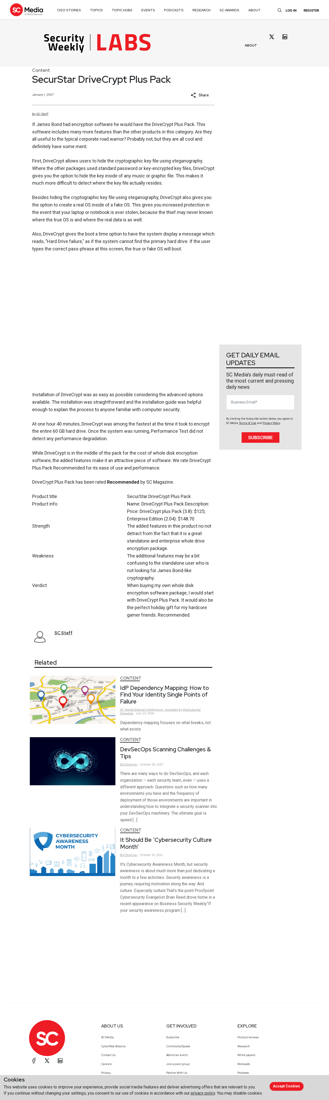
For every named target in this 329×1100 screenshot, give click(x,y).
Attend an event (177, 1055)
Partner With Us (176, 1073)
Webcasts (243, 1064)
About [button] (254, 10)
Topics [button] (96, 10)
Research (243, 1046)
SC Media (107, 1037)
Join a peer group (178, 1064)
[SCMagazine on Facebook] (34, 1061)
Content (41, 70)
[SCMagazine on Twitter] (47, 1061)
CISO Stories (69, 10)
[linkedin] (285, 37)
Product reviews (248, 1037)
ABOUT (251, 45)
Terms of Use (247, 423)
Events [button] (148, 10)
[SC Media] (26, 9)
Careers (106, 1064)
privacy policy (203, 1093)
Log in (291, 10)
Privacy (106, 1073)
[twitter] (272, 37)
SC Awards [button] (229, 10)
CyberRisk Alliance (113, 1046)
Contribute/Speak (178, 1046)
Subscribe (260, 437)
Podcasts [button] (174, 10)
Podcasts (243, 1073)
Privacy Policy (271, 423)
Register (311, 10)
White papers (246, 1055)
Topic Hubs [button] (122, 10)
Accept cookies (286, 1086)
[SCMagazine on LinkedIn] (60, 1061)
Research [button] (202, 10)
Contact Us (108, 1055)
